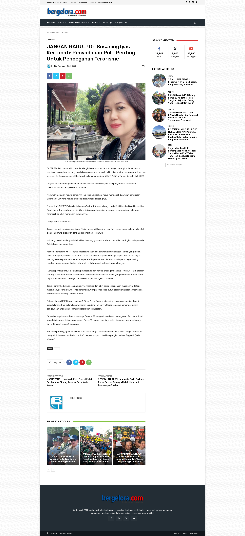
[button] (195, 22)
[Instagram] (189, 2)
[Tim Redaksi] (49, 66)
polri (57, 349)
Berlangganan (191, 47)
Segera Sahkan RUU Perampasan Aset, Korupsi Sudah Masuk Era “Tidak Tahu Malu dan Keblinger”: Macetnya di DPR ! (182, 153)
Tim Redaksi (59, 66)
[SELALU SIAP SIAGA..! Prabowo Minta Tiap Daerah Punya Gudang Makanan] (63, 445)
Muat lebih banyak (174, 164)
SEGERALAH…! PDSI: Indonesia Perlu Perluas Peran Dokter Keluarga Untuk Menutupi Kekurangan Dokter (121, 382)
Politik (96, 450)
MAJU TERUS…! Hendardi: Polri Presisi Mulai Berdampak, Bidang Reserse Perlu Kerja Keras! (69, 382)
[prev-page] (48, 470)
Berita (58, 32)
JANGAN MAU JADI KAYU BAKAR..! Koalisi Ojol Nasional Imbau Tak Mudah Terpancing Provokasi (129, 458)
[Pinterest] (63, 76)
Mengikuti (175, 47)
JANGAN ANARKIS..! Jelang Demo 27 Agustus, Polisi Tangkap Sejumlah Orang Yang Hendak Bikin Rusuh (96, 458)
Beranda (50, 32)
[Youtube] (196, 2)
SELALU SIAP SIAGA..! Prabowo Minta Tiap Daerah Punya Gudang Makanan (63, 459)
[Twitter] (193, 2)
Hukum (65, 32)
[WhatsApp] (69, 76)
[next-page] (53, 470)
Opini (170, 145)
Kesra (62, 453)
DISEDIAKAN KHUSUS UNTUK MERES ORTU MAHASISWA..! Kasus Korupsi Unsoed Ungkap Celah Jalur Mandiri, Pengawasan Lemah (182, 134)
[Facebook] (186, 2)
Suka (159, 47)
